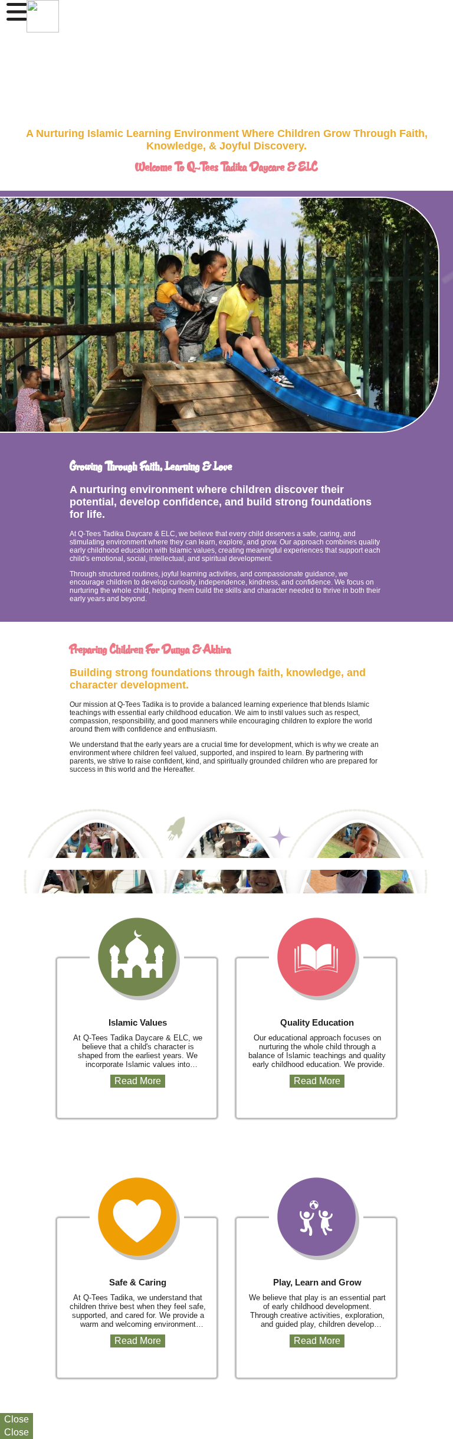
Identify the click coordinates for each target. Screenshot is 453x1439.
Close (16, 1419)
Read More (137, 1081)
